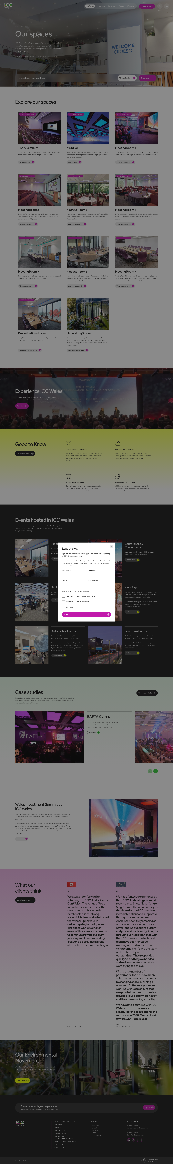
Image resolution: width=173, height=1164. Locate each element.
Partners (58, 1124)
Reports (58, 1127)
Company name (93, 580)
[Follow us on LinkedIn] (128, 1139)
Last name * (92, 570)
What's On (130, 6)
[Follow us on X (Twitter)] (133, 1139)
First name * (66, 570)
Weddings (69, 607)
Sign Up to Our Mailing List (66, 1122)
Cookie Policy (60, 1133)
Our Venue (90, 6)
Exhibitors (111, 6)
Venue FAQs (59, 1145)
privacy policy (53, 1109)
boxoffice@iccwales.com (135, 1135)
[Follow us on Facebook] (141, 1139)
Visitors (121, 6)
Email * (64, 580)
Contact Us (59, 1147)
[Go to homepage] (8, 6)
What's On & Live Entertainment (77, 601)
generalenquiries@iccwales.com (138, 1128)
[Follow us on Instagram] (137, 1139)
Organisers (101, 6)
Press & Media (60, 1130)
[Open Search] (160, 6)
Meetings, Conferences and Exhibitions (80, 596)
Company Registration (64, 1139)
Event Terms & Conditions (65, 1142)
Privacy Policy (93, 563)
